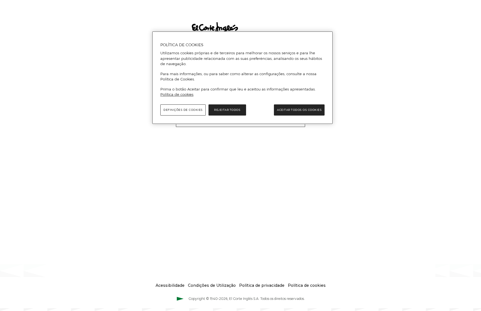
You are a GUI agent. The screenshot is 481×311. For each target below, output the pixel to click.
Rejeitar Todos (227, 110)
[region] (242, 77)
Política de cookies (176, 94)
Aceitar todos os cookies (299, 110)
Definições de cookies (183, 110)
